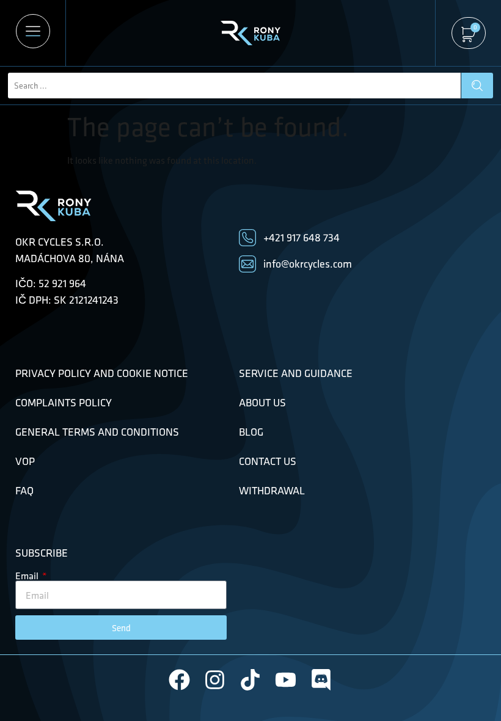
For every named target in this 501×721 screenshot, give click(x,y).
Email (27, 575)
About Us (262, 403)
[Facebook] (179, 679)
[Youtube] (285, 679)
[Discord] (321, 679)
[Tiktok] (250, 679)
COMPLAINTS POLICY (63, 403)
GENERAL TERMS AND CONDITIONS (97, 432)
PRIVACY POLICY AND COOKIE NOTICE (101, 373)
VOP (25, 461)
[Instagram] (214, 679)
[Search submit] (477, 85)
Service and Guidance (296, 373)
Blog (251, 432)
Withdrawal (272, 491)
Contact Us (267, 461)
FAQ (24, 491)
